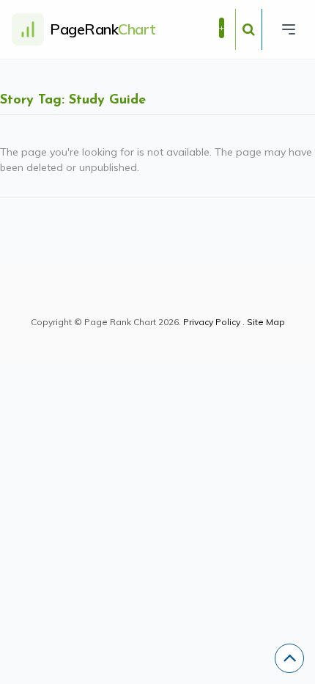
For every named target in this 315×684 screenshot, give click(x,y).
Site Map (266, 321)
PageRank (103, 29)
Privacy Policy (211, 321)
